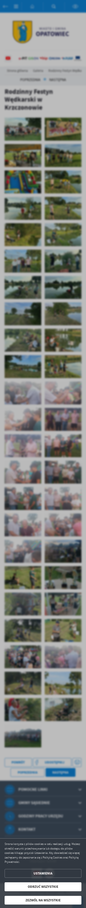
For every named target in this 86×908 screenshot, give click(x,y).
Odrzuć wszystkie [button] (43, 886)
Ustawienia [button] (43, 873)
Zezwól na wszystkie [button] (43, 900)
